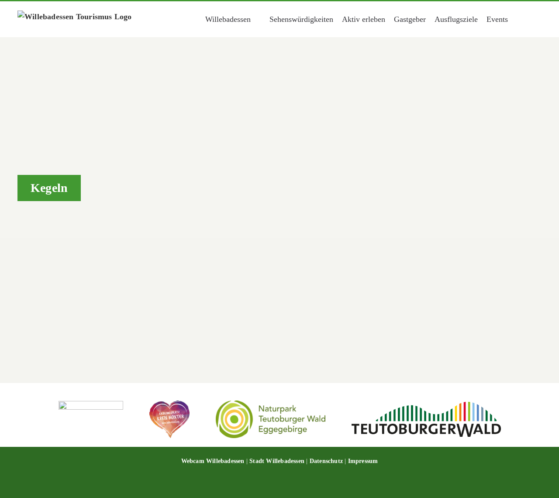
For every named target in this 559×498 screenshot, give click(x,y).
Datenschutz (326, 461)
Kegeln (78, 293)
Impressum (363, 461)
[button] (530, 19)
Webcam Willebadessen (213, 461)
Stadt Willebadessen (276, 461)
